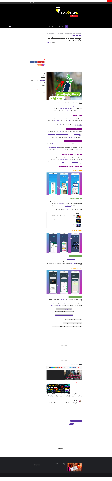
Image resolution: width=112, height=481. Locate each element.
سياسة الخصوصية (32, 474)
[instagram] (30, 2)
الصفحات (42, 80)
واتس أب (66, 110)
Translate (32, 80)
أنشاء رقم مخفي (75, 162)
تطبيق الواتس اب (70, 120)
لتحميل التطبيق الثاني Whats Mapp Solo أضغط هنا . (64, 311)
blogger (76, 420)
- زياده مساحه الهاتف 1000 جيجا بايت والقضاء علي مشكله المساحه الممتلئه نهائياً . (67, 326)
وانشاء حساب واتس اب (63, 159)
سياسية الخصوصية (63, 2)
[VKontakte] (58, 367)
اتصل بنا (71, 2)
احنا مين (46, 26)
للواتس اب (68, 261)
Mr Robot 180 (75, 400)
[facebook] (32, 2)
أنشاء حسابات (65, 201)
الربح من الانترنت (51, 26)
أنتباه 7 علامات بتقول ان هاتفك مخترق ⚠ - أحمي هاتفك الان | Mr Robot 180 (53, 394)
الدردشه (58, 305)
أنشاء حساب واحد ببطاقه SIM (57, 143)
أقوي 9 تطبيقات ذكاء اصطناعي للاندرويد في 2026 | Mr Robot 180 (65, 224)
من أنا (37, 80)
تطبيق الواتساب (56, 120)
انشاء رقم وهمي (77, 134)
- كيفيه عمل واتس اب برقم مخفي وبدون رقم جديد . (72, 323)
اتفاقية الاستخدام (68, 2)
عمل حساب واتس (66, 303)
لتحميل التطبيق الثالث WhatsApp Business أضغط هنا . (64, 315)
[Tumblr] (64, 367)
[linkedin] (66, 367)
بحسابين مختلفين (68, 209)
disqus (64, 420)
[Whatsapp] (54, 367)
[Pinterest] (62, 367)
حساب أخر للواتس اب (62, 299)
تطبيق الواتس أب (72, 106)
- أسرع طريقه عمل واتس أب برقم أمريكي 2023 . (73, 319)
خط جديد (63, 162)
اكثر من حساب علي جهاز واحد (54, 147)
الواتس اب (60, 131)
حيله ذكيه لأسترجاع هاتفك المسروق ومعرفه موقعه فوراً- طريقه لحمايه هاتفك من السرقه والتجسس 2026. (76, 394)
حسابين (69, 110)
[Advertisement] (56, 22)
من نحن (74, 2)
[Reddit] (60, 367)
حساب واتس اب (60, 203)
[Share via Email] (50, 367)
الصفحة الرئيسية (78, 33)
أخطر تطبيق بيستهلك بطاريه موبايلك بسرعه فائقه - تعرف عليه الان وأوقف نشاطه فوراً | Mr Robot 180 (61, 220)
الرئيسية (66, 26)
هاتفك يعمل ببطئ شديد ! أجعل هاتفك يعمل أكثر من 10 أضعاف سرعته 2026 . (63, 215)
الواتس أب (61, 124)
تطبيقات (63, 26)
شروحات (59, 26)
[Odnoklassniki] (56, 367)
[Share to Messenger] (52, 367)
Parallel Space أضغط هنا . (64, 309)
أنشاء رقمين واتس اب (63, 149)
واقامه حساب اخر (72, 137)
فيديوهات (65, 33)
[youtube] (33, 2)
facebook (74, 367)
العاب (55, 26)
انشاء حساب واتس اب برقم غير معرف (62, 134)
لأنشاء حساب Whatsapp (71, 259)
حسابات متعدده (73, 263)
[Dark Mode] (10, 26)
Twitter (70, 367)
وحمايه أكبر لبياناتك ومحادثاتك (65, 108)
